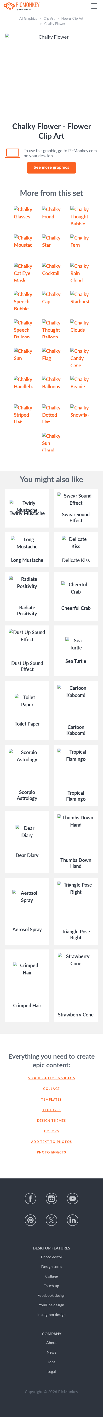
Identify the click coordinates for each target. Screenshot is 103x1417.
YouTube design (51, 1305)
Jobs (51, 1362)
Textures (51, 1110)
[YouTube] (72, 1198)
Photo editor (51, 1257)
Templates (51, 1099)
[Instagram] (51, 1198)
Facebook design (51, 1295)
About (51, 1343)
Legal (51, 1372)
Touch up (51, 1286)
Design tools (51, 1267)
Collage (51, 1089)
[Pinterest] (30, 1220)
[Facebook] (30, 1198)
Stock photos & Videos (51, 1078)
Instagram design (51, 1315)
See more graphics (51, 167)
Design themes (51, 1121)
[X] (51, 1220)
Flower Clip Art (72, 18)
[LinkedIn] (72, 1220)
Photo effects (51, 1152)
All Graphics (28, 18)
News (51, 1352)
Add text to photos (51, 1142)
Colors (51, 1131)
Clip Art (49, 18)
